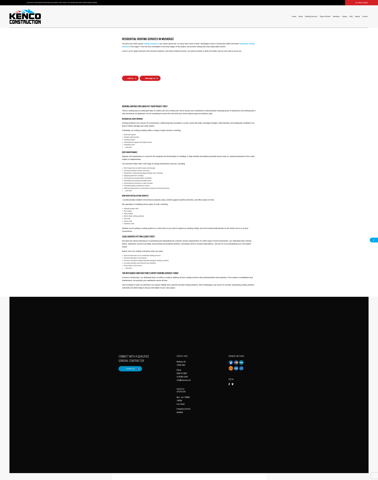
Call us (130, 78)
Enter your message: (338, 244)
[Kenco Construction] (25, 16)
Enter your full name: (338, 224)
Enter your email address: (340, 237)
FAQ (351, 16)
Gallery (357, 16)
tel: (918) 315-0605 (361, 2)
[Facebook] (229, 384)
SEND (358, 258)
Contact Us (130, 369)
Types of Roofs (325, 16)
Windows (336, 16)
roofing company (150, 44)
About (301, 16)
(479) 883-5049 (182, 376)
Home (294, 16)
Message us (150, 78)
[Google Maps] (232, 384)
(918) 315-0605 (182, 373)
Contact (365, 16)
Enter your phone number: (340, 230)
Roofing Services (311, 16)
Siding (344, 16)
